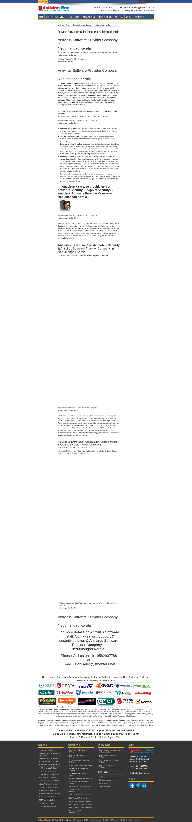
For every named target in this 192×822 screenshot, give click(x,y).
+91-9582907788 (141, 766)
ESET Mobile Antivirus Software (80, 798)
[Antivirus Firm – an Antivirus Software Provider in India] (54, 10)
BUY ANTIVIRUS (139, 17)
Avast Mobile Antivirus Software (80, 801)
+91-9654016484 (142, 768)
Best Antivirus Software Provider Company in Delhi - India (71, 820)
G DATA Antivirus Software (48, 774)
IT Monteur (137, 820)
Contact (129, 17)
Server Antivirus (73, 17)
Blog (121, 17)
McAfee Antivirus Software (48, 768)
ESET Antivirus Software (47, 800)
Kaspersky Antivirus (46, 750)
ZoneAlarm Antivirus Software (49, 794)
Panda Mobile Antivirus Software (80, 804)
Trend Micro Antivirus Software (50, 765)
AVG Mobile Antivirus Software (80, 795)
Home (41, 17)
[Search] (152, 1)
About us (49, 17)
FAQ (115, 17)
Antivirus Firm (43, 820)
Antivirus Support (105, 17)
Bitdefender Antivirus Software (49, 771)
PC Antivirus (59, 17)
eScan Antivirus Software (48, 784)
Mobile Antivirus (89, 17)
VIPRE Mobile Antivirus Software (80, 808)
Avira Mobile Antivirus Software (80, 786)
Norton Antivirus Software (48, 777)
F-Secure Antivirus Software (49, 787)
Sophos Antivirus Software (48, 761)
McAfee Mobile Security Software (81, 765)
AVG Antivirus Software (47, 797)
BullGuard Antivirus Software (49, 781)
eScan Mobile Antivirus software (80, 778)
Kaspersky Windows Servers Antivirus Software (109, 751)
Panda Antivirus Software (48, 803)
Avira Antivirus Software (47, 790)
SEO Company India (115, 820)
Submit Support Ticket (142, 10)
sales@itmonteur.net (142, 773)
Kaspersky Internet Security (48, 758)
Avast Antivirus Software (47, 806)
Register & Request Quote (115, 10)
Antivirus (102, 777)
